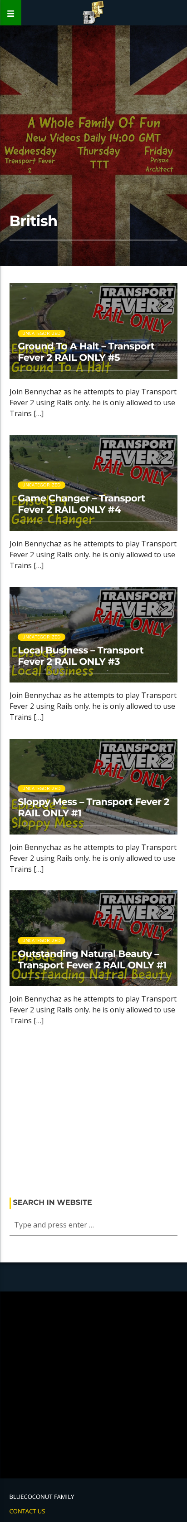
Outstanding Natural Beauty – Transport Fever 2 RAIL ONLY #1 (92, 959)
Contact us (27, 1511)
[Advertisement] (94, 1114)
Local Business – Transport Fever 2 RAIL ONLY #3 (80, 656)
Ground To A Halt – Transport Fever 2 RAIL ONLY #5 (86, 352)
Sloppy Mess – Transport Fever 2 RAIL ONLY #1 (93, 807)
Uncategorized (41, 333)
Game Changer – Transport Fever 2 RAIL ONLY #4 (81, 504)
